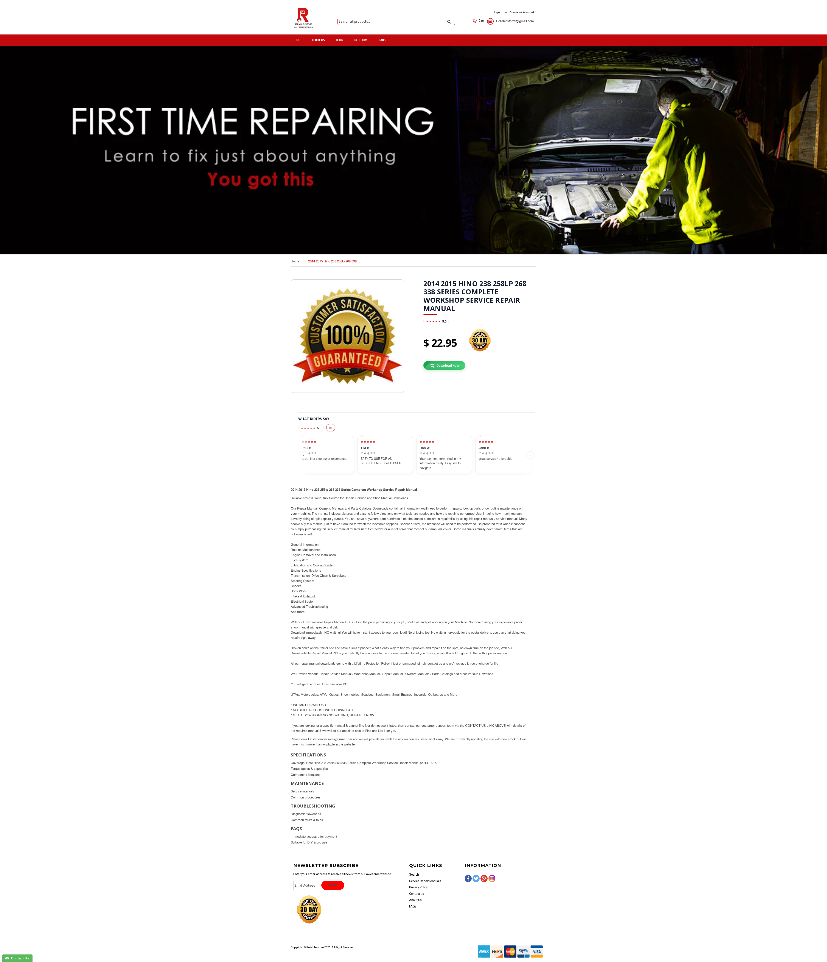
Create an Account (522, 12)
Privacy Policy (418, 887)
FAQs (382, 40)
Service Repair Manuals (425, 881)
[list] (416, 455)
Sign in (498, 12)
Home (296, 40)
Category (361, 40)
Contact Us (416, 893)
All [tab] (330, 428)
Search (414, 874)
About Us (318, 40)
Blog (339, 40)
